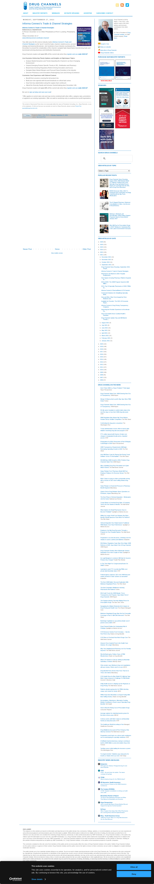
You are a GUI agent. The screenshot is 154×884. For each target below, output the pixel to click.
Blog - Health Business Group (110, 816)
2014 (101, 359)
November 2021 (106, 259)
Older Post (87, 249)
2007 (101, 377)
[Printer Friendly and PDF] (27, 115)
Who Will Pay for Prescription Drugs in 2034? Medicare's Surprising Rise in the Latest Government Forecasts (120, 227)
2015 (101, 357)
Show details (37, 879)
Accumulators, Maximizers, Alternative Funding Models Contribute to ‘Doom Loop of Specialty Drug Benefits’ (115, 702)
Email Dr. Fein (105, 44)
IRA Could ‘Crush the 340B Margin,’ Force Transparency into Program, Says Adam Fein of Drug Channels (114, 595)
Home (57, 249)
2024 (101, 247)
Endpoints (104, 764)
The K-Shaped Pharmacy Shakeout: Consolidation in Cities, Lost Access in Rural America (120, 204)
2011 (101, 367)
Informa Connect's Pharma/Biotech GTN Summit (115, 290)
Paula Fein (78, 106)
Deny (134, 874)
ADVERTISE (88, 13)
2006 (101, 380)
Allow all (134, 867)
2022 (101, 252)
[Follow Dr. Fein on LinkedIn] (99, 47)
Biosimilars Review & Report (110, 795)
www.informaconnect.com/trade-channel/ (35, 38)
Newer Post (27, 249)
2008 (101, 375)
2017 (101, 351)
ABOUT (25, 13)
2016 (101, 354)
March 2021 (105, 335)
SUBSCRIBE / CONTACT (104, 13)
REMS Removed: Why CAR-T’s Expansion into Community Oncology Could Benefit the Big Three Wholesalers (120, 193)
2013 (101, 362)
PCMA (102, 777)
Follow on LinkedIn (105, 47)
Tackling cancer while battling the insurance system (115, 748)
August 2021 (105, 322)
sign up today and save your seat (40, 92)
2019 (101, 346)
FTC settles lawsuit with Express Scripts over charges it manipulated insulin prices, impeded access (113, 436)
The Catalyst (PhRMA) (108, 789)
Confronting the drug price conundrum (111, 423)
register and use (77, 54)
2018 (101, 349)
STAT (102, 770)
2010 (101, 369)
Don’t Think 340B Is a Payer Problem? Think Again (115, 388)
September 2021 (107, 264)
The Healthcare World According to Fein (112, 724)
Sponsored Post (40, 117)
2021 (101, 254)
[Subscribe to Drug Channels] (99, 50)
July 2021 (105, 325)
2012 (101, 364)
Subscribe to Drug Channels (108, 50)
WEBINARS (56, 13)
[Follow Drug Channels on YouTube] (99, 52)
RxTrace (103, 809)
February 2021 (106, 338)
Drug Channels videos (107, 52)
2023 (101, 249)
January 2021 (106, 340)
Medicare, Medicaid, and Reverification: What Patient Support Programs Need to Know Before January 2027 (119, 216)
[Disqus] (56, 154)
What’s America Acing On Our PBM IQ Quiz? (113, 779)
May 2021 (105, 330)
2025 (101, 244)
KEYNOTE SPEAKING (71, 13)
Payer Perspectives (106, 802)
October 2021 (106, 262)
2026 (101, 242)
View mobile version (57, 253)
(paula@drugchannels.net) (29, 108)
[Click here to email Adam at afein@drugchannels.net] (99, 44)
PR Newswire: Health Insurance (110, 782)
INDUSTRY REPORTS (40, 13)
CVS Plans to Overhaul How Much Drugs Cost (114, 637)
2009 (101, 372)
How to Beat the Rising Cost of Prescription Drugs (115, 707)
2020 (101, 344)
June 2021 (105, 328)
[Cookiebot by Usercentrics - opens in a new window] (15, 879)
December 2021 (106, 257)
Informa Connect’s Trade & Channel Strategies (114, 271)
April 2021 (105, 333)
